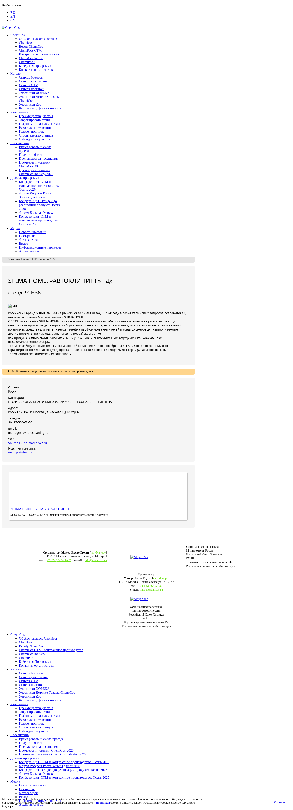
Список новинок (31, 89)
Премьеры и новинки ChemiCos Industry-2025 (36, 172)
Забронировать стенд (34, 120)
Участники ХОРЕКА (34, 93)
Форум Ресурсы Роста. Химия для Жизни (35, 195)
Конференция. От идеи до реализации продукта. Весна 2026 (40, 205)
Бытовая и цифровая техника (40, 108)
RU (12, 12)
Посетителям (19, 143)
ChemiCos (17, 35)
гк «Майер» (98, 552)
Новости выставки (32, 232)
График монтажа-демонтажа (39, 124)
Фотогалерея (28, 239)
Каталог (16, 73)
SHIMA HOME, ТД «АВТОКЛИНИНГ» (40, 509)
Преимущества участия (36, 116)
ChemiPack (27, 62)
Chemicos (25, 42)
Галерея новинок (31, 131)
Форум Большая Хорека (36, 212)
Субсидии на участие (34, 139)
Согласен (279, 802)
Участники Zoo (30, 104)
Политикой (103, 802)
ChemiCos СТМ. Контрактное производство (39, 52)
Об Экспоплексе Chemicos (38, 39)
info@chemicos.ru (96, 560)
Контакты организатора (36, 69)
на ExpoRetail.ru (20, 452)
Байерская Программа (35, 66)
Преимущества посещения (38, 158)
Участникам (19, 112)
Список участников (33, 81)
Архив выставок (31, 251)
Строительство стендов (36, 135)
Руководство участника (36, 127)
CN (12, 20)
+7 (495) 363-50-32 (59, 560)
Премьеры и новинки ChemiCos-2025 (34, 164)
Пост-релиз (27, 236)
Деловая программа (24, 178)
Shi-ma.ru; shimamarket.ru (27, 443)
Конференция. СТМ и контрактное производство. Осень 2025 (39, 220)
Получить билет (30, 154)
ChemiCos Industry (32, 58)
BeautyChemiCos (31, 46)
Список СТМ (28, 85)
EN (12, 16)
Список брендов (31, 77)
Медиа (15, 228)
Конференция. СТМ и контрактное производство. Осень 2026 (39, 185)
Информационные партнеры (40, 247)
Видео (23, 243)
